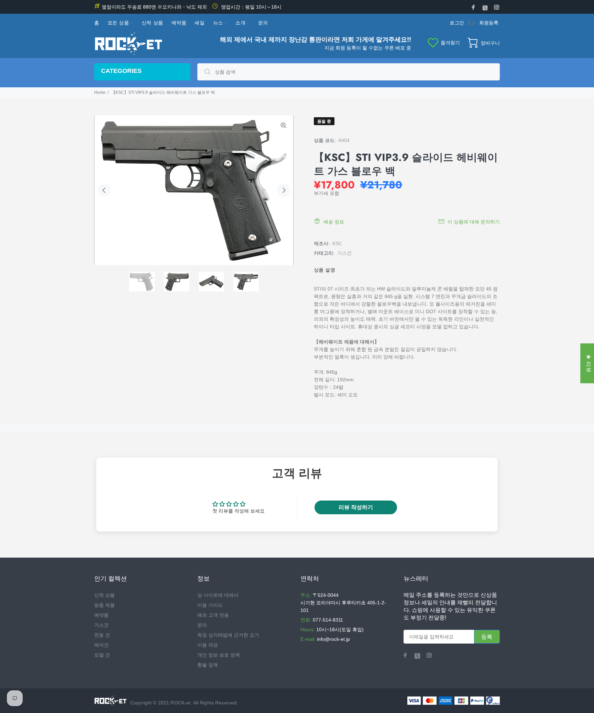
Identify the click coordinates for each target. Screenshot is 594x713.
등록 (487, 637)
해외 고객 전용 (213, 615)
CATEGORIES (121, 70)
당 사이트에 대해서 (218, 595)
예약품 (101, 615)
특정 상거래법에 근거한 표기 (228, 635)
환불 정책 (207, 665)
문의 (202, 625)
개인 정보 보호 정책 (218, 655)
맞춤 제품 (104, 605)
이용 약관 (207, 645)
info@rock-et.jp (333, 639)
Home (100, 92)
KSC (337, 243)
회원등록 (488, 22)
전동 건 (102, 635)
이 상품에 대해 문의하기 (474, 221)
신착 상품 (104, 595)
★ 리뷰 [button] (589, 363)
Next (283, 190)
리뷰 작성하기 (356, 507)
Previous (104, 190)
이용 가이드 (210, 605)
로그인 (457, 22)
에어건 (101, 645)
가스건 (344, 253)
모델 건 (102, 655)
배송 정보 (333, 221)
